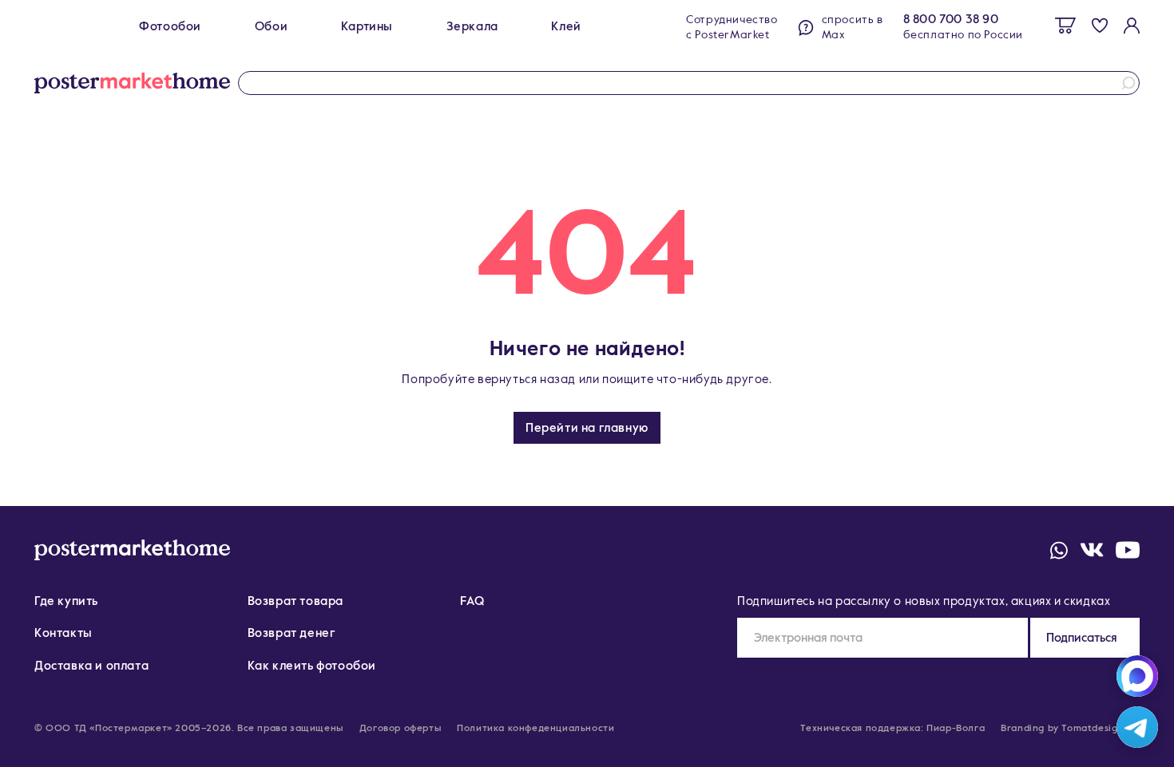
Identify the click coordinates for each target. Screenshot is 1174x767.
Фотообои (170, 27)
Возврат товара (295, 601)
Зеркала (472, 27)
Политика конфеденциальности (535, 728)
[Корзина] (1065, 26)
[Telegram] (1137, 727)
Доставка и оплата (91, 666)
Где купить (66, 601)
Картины (367, 27)
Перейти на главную (587, 428)
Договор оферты (400, 728)
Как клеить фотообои (312, 666)
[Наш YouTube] (1128, 550)
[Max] (1137, 676)
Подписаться (1081, 638)
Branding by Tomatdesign (1062, 728)
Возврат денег (292, 633)
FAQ (472, 601)
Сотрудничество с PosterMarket (731, 27)
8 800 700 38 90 (951, 20)
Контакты (63, 633)
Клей (566, 27)
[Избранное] (1100, 25)
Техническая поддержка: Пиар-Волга (892, 728)
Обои (271, 27)
